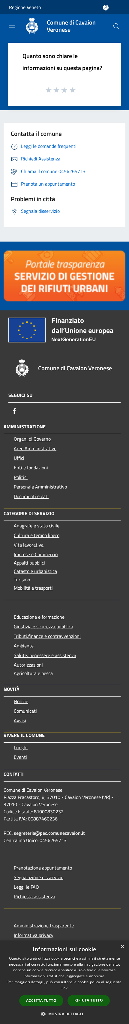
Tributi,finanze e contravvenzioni (47, 636)
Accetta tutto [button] (41, 1000)
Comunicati (25, 710)
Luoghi (21, 747)
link (65, 987)
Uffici (19, 458)
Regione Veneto (25, 7)
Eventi (20, 757)
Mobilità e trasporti (33, 587)
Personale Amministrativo (40, 486)
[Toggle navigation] (12, 25)
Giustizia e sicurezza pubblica (43, 626)
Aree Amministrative (35, 448)
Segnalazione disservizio (38, 877)
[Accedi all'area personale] (106, 8)
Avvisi (20, 720)
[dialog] (64, 982)
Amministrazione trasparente (44, 925)
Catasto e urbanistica (35, 571)
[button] (64, 1014)
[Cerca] (116, 26)
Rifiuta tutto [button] (88, 1000)
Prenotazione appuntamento (43, 867)
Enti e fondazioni (31, 467)
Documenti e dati (31, 496)
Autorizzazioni (28, 664)
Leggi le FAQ (26, 886)
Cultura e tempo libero (36, 535)
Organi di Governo (32, 438)
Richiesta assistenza (34, 896)
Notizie (21, 701)
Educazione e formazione (39, 617)
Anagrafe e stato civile (36, 525)
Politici (21, 477)
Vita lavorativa (29, 544)
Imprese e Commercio (36, 554)
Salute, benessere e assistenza (45, 655)
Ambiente (24, 645)
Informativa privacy (33, 935)
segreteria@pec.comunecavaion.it (49, 833)
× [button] (122, 947)
